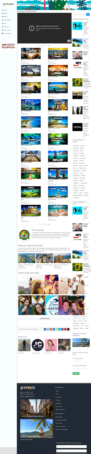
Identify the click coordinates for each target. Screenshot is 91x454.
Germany (82, 158)
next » (49, 45)
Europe (26, 259)
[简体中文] (4, 44)
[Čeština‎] (6, 44)
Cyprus (75, 153)
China (82, 150)
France (75, 158)
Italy (86, 165)
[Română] (6, 47)
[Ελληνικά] (4, 45)
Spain (75, 185)
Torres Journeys (71, 286)
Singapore (76, 183)
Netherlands (82, 168)
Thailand (75, 190)
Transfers (58, 400)
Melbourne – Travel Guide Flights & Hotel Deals (44, 257)
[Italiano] (12, 45)
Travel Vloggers (31, 290)
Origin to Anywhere (60, 409)
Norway (84, 170)
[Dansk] (7, 44)
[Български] (3, 44)
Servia (81, 180)
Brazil (82, 148)
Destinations (59, 403)
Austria (82, 145)
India (75, 163)
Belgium (75, 148)
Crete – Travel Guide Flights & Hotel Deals (27, 257)
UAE (80, 192)
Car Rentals (58, 397)
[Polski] (4, 47)
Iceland (82, 160)
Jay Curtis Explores (24, 345)
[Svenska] (12, 47)
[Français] (14, 44)
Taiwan (83, 187)
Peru (81, 173)
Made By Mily (51, 345)
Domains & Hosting (60, 426)
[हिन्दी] (7, 45)
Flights (57, 391)
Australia (42, 259)
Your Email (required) (77, 358)
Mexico (75, 168)
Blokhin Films (44, 286)
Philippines (76, 175)
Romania (82, 178)
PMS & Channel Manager (62, 429)
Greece (30, 259)
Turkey (75, 192)
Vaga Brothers (31, 306)
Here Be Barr (31, 286)
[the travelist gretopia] (24, 229)
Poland (83, 175)
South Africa (83, 183)
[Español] (11, 47)
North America (84, 316)
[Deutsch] (3, 45)
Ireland (75, 165)
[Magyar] (9, 45)
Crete (23, 259)
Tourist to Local (44, 306)
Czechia (81, 153)
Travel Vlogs (59, 406)
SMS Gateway (59, 417)
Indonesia (81, 163)
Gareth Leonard (58, 286)
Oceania (46, 259)
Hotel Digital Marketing (61, 420)
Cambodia (85, 293)
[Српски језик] (9, 47)
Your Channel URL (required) (79, 365)
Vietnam (87, 328)
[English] (11, 44)
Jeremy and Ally (71, 306)
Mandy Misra (64, 345)
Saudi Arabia (76, 323)
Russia (75, 180)
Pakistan (75, 173)
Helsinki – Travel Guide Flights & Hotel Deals (62, 257)
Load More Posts (45, 318)
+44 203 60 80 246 (28, 392)
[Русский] (7, 47)
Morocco (86, 313)
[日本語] (14, 45)
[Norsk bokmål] (3, 47)
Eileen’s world (37, 345)
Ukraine (86, 192)
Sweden (81, 185)
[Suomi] (12, 44)
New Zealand (76, 170)
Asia (85, 291)
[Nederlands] (9, 44)
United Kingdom (77, 195)
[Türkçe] (14, 47)
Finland (64, 259)
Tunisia (82, 190)
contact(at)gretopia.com (29, 394)
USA (37, 273)
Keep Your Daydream (58, 306)
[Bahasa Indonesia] (11, 45)
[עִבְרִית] (6, 45)
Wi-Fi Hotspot (59, 423)
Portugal (75, 178)
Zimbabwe (76, 197)
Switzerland (76, 187)
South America (76, 325)
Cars (85, 296)
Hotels (57, 394)
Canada (75, 150)
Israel (81, 165)
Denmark (75, 155)
